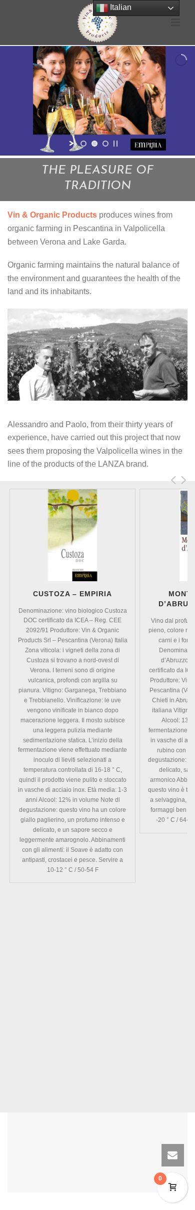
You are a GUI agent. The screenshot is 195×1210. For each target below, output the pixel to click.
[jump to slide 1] (83, 144)
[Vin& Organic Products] (97, 22)
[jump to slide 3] (105, 144)
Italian (120, 7)
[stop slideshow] (116, 144)
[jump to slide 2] (95, 144)
